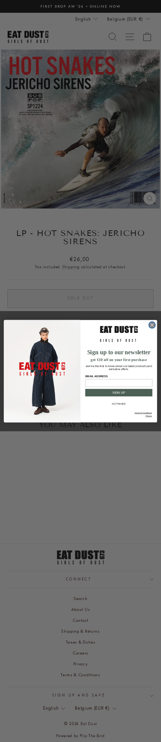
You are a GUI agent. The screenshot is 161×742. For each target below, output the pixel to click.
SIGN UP (118, 392)
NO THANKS (119, 403)
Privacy (149, 416)
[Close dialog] (152, 324)
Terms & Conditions (143, 413)
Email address (96, 376)
